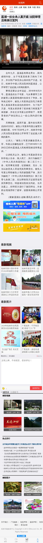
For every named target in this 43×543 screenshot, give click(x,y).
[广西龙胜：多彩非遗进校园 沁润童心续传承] (31, 345)
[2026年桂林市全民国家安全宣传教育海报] (10, 322)
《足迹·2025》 (12, 430)
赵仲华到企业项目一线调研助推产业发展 (19, 447)
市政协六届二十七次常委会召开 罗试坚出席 (20, 450)
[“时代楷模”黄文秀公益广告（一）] (33, 508)
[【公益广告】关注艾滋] (10, 345)
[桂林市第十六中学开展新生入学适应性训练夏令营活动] (10, 288)
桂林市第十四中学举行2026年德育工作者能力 (10, 271)
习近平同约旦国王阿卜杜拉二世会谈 (17, 462)
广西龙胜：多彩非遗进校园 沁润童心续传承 (31, 352)
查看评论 (31, 26)
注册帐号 (14, 391)
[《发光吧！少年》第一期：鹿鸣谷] (33, 409)
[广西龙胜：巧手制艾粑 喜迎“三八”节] (31, 322)
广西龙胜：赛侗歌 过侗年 (13, 512)
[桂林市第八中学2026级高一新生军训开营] (31, 288)
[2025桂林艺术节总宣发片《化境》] (33, 426)
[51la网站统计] (21, 536)
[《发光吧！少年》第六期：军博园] (13, 409)
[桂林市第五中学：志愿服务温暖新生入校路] (31, 264)
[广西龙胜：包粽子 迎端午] (13, 491)
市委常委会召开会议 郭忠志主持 (16, 459)
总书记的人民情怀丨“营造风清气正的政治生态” (21, 471)
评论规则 (12, 356)
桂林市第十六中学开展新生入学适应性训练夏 (10, 294)
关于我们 (4, 522)
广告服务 (14, 522)
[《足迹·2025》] (13, 426)
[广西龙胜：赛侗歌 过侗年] (13, 508)
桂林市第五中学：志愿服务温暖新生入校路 (30, 271)
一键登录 (5, 391)
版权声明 (33, 522)
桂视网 (28, 24)
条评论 (40, 356)
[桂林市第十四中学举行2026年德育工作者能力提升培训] (10, 264)
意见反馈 (24, 525)
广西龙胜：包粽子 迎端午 (13, 494)
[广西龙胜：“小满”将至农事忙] (33, 491)
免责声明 (23, 522)
